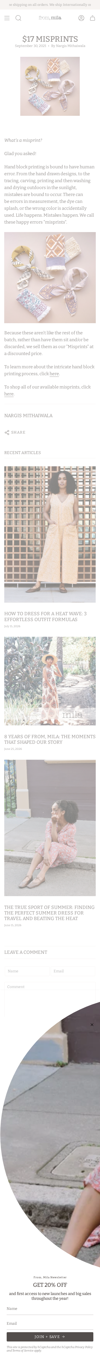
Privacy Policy (84, 1347)
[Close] (92, 1024)
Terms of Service (23, 1350)
